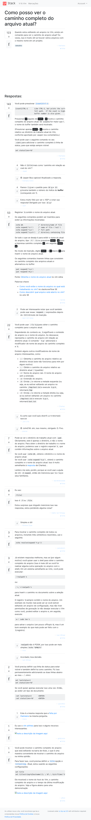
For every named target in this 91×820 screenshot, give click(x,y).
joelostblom (61, 548)
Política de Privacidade (13, 817)
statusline (18, 45)
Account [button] (82, 3)
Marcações (33, 3)
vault (24, 206)
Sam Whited (61, 635)
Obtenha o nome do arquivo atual (36, 277)
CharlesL (62, 406)
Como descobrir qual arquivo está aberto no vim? (42, 292)
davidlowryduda (59, 481)
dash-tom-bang (27, 318)
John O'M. (25, 422)
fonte (63, 48)
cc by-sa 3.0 (63, 811)
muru (24, 650)
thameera (62, 45)
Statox (24, 719)
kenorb (62, 300)
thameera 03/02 (28, 181)
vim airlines (28, 725)
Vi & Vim (22, 3)
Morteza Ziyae (27, 525)
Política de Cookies (26, 814)
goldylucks (61, 738)
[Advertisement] (40, 70)
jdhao (63, 798)
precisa (24, 431)
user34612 (61, 704)
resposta (31, 465)
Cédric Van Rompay (58, 513)
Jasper (24, 171)
